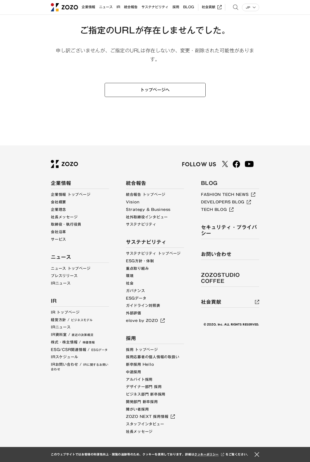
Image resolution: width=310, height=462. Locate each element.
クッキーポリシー (206, 454)
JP (248, 7)
